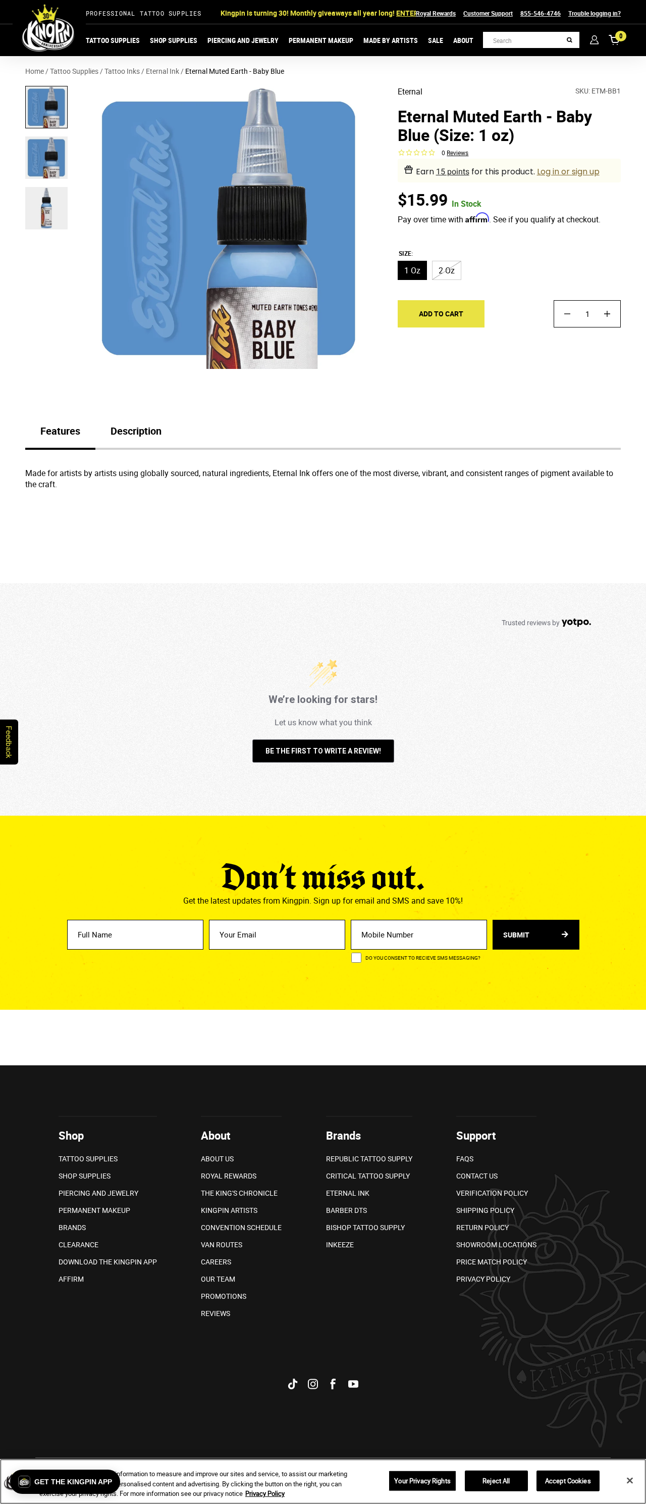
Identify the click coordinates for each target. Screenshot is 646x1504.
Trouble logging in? (594, 13)
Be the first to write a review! (323, 751)
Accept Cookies (568, 1480)
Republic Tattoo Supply (369, 1158)
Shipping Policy (485, 1210)
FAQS (464, 1158)
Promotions (223, 1296)
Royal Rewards (436, 13)
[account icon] (594, 39)
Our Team (218, 1279)
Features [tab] (60, 431)
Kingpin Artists (229, 1210)
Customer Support (488, 13)
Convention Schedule (241, 1227)
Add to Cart (441, 313)
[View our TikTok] (293, 1384)
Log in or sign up (568, 171)
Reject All (496, 1480)
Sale (435, 40)
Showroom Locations (496, 1244)
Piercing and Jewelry (243, 40)
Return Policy (482, 1227)
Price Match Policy (491, 1261)
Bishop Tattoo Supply (365, 1227)
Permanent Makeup (321, 40)
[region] (323, 1481)
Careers (216, 1261)
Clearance (78, 1244)
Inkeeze (340, 1244)
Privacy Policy (483, 1279)
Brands (72, 1227)
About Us (217, 1158)
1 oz (412, 270)
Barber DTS (346, 1210)
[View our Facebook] (333, 1384)
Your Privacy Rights (422, 1480)
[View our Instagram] (313, 1384)
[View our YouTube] (353, 1384)
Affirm (71, 1279)
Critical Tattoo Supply (368, 1176)
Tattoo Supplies (113, 40)
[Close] (630, 1480)
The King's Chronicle (239, 1193)
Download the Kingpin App (108, 1261)
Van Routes (221, 1244)
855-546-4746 (540, 13)
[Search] (569, 40)
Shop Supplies (173, 40)
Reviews (215, 1313)
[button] (65, 1482)
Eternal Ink (347, 1193)
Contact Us (477, 1176)
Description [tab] (136, 431)
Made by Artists (390, 40)
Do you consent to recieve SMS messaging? (422, 957)
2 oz (447, 270)
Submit (517, 934)
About (463, 40)
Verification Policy (492, 1193)
